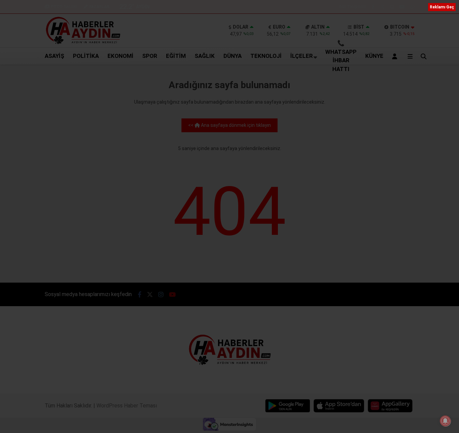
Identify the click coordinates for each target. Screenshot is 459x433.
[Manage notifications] (445, 421)
